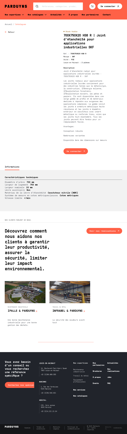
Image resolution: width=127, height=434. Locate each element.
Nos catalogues (80, 396)
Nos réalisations (113, 370)
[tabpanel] (63, 190)
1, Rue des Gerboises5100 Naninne (49, 388)
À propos (97, 377)
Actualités (112, 363)
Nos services (79, 390)
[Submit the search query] (37, 6)
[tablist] (63, 167)
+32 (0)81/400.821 (48, 393)
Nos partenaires (98, 364)
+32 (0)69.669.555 (48, 374)
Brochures (97, 371)
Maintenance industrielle (79, 370)
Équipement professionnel (79, 381)
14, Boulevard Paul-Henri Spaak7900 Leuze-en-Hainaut (54, 369)
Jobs (109, 377)
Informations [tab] (12, 166)
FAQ (108, 383)
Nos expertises (80, 363)
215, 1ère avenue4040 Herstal (48, 406)
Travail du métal (81, 376)
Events (96, 383)
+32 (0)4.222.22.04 (49, 411)
